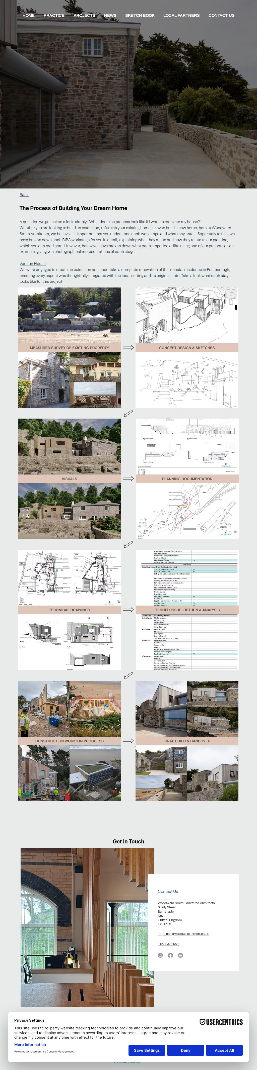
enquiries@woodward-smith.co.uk (183, 934)
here (58, 245)
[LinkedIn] (180, 955)
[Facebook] (170, 955)
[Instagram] (160, 955)
